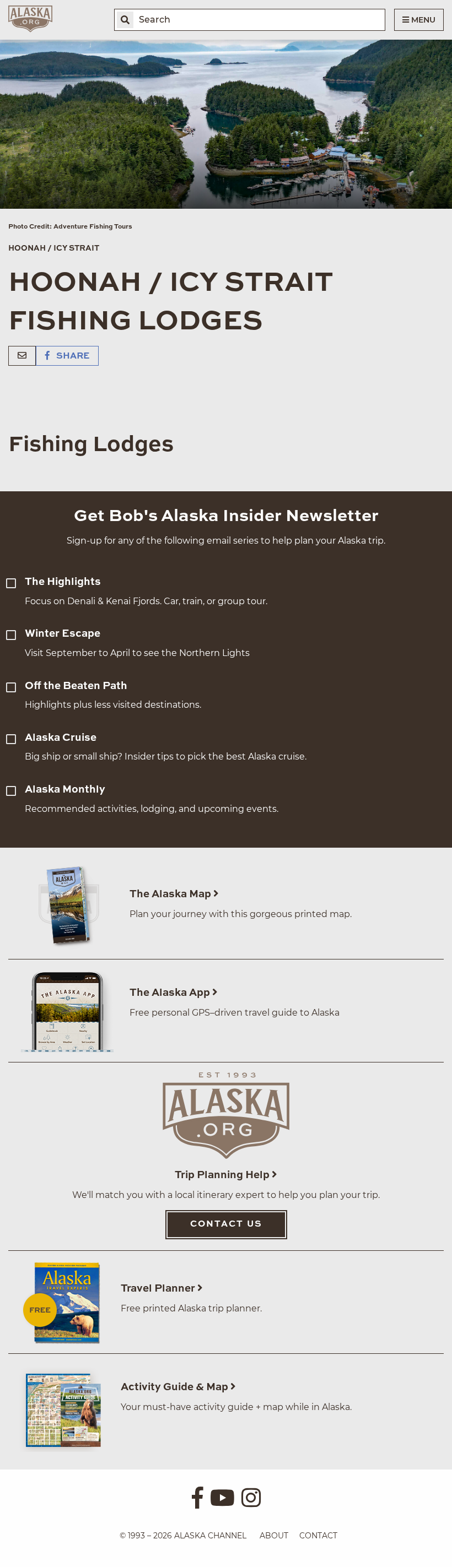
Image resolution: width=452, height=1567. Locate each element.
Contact (318, 1536)
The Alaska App (171, 993)
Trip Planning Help (223, 1175)
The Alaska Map (171, 894)
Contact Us (226, 1224)
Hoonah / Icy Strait (53, 248)
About (274, 1536)
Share (71, 356)
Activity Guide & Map (175, 1387)
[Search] (125, 20)
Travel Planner (159, 1288)
